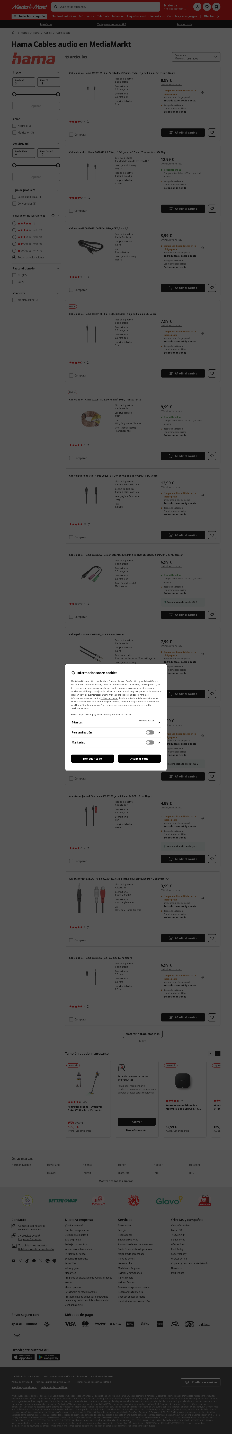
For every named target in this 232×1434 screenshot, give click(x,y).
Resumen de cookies (121, 714)
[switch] (150, 732)
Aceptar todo (139, 758)
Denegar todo (92, 758)
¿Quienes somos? (102, 714)
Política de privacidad (81, 714)
